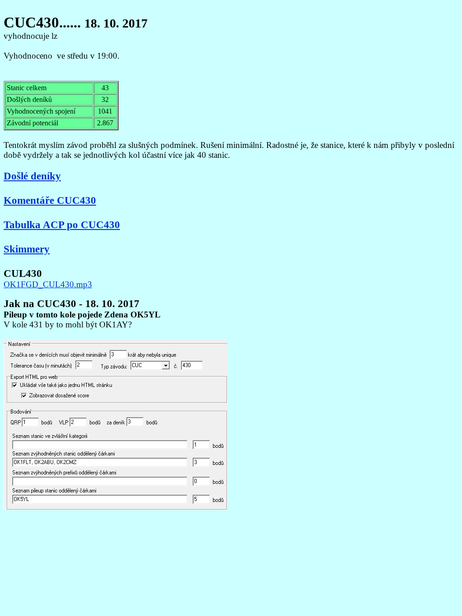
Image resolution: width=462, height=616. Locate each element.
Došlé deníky (32, 176)
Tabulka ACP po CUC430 (62, 224)
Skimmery (27, 249)
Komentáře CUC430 (50, 200)
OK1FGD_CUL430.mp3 (48, 284)
